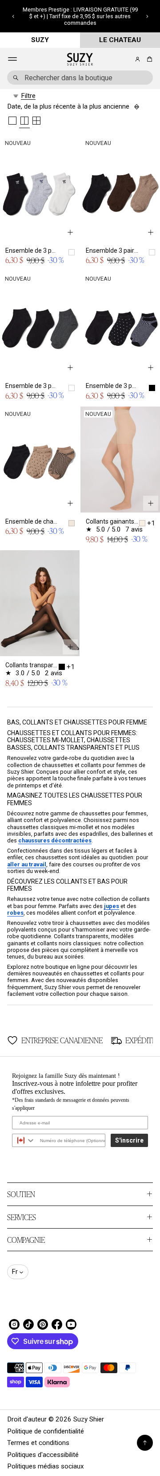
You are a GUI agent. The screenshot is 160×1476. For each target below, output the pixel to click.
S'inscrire (129, 1140)
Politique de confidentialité (45, 1431)
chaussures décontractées (55, 840)
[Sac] (148, 59)
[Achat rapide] (70, 232)
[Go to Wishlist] (125, 59)
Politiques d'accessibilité (43, 1455)
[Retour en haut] (145, 1443)
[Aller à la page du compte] (138, 59)
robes (15, 912)
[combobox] (80, 77)
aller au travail (26, 864)
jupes (111, 906)
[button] (13, 16)
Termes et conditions (38, 1443)
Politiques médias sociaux (45, 1466)
